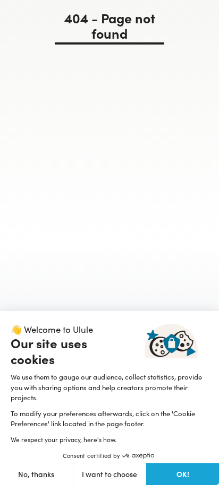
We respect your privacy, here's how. (63, 439)
